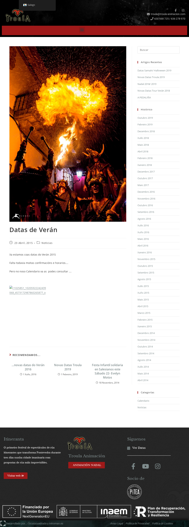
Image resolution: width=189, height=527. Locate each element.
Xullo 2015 (143, 286)
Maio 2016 (143, 239)
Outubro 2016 (145, 205)
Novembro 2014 (146, 340)
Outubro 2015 (145, 266)
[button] (82, 30)
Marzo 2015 (144, 313)
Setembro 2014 (146, 353)
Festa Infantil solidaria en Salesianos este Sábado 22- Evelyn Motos (107, 371)
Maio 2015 (143, 299)
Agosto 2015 (144, 279)
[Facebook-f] (133, 466)
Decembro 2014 (146, 333)
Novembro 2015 (146, 259)
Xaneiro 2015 (145, 326)
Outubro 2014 (145, 346)
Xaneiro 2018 (145, 165)
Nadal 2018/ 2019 (147, 84)
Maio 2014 (143, 373)
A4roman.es (56, 523)
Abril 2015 (143, 306)
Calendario (143, 400)
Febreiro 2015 (145, 319)
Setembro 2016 (146, 212)
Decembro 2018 (146, 131)
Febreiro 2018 (145, 158)
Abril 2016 (143, 245)
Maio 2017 (143, 185)
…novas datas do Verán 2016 (28, 367)
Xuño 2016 (143, 232)
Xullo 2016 (143, 225)
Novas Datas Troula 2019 (68, 367)
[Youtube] (145, 466)
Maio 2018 (143, 144)
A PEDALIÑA (144, 97)
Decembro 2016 (146, 191)
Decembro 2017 (146, 171)
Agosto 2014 (144, 360)
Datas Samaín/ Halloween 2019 (154, 70)
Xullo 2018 (143, 138)
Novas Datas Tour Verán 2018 (154, 90)
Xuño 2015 (143, 292)
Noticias (47, 243)
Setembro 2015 (146, 272)
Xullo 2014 (143, 366)
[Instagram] (158, 466)
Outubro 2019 (145, 117)
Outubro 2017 (145, 178)
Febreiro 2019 (145, 124)
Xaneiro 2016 (145, 252)
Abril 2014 (143, 380)
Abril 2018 (143, 151)
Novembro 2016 (146, 198)
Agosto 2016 (144, 218)
